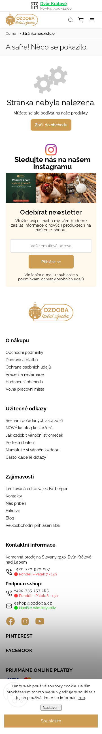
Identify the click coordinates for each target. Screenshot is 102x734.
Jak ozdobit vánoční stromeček (34, 435)
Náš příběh (16, 503)
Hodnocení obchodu (24, 382)
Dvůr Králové (56, 5)
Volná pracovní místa (25, 389)
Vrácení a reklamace (25, 374)
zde (81, 698)
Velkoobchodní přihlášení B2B (33, 525)
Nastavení (51, 707)
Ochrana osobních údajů (28, 367)
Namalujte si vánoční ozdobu (32, 450)
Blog (10, 518)
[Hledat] (70, 20)
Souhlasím (51, 721)
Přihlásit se (51, 261)
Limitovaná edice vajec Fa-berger (36, 488)
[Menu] (92, 19)
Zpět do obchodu (51, 125)
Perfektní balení (20, 442)
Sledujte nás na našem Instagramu (52, 163)
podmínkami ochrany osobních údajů (51, 279)
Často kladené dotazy (26, 457)
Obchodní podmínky (24, 352)
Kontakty (14, 496)
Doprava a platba (22, 360)
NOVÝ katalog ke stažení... (30, 428)
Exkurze (13, 510)
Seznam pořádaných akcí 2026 (34, 420)
